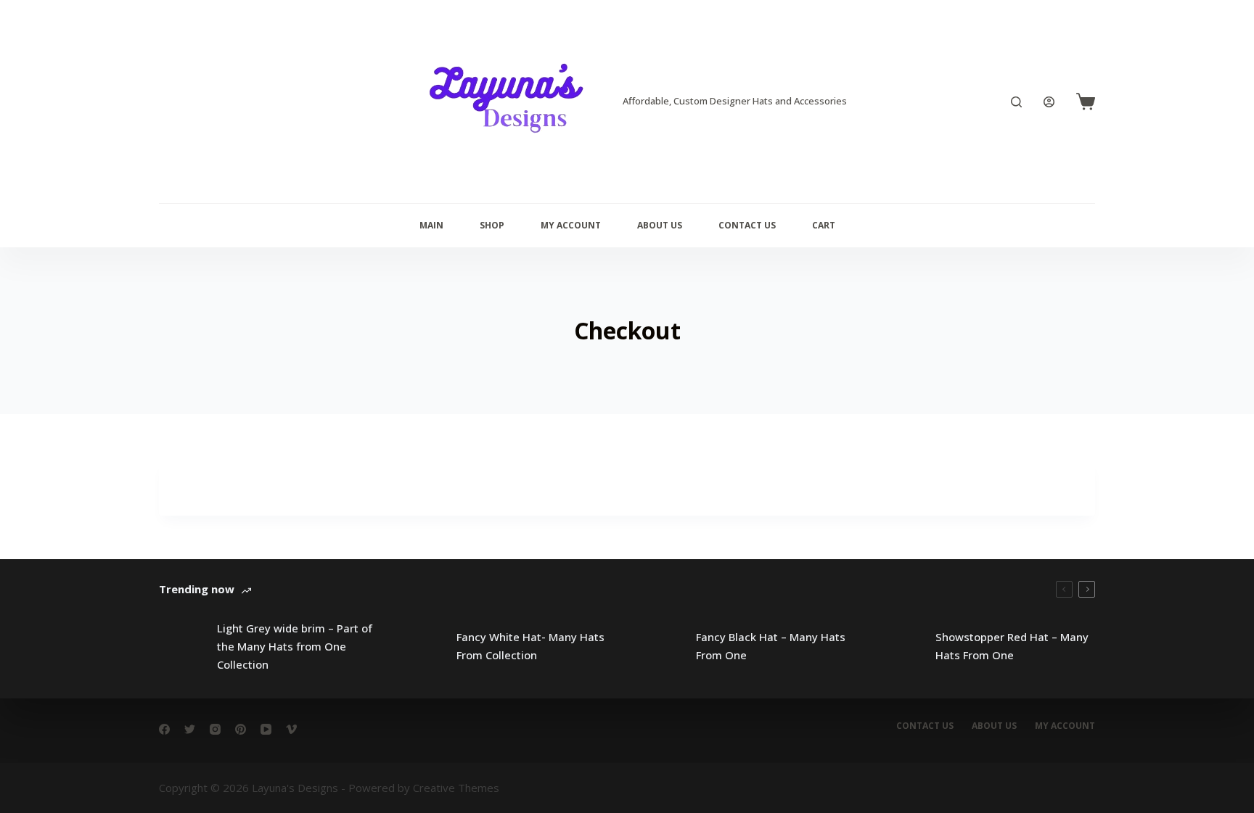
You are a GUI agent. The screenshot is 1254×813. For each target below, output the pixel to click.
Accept (66, 774)
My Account (571, 225)
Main (431, 225)
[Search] (1016, 101)
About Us (659, 225)
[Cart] (1085, 101)
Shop (492, 225)
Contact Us (747, 225)
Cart (823, 225)
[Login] (1049, 101)
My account (1065, 726)
